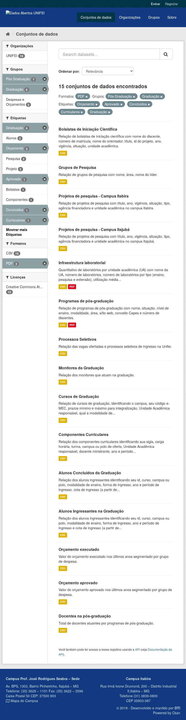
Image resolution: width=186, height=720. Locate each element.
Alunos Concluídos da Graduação (90, 472)
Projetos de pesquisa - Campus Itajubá (94, 229)
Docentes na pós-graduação (85, 616)
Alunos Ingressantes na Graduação (91, 511)
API (137, 649)
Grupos (154, 17)
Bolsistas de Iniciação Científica (88, 129)
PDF (72, 286)
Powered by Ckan (166, 712)
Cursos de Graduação (79, 396)
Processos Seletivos (77, 339)
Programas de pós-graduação (86, 301)
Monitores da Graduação (81, 368)
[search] (166, 54)
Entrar (155, 3)
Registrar (171, 3)
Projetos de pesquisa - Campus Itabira (94, 196)
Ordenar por (68, 71)
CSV (62, 153)
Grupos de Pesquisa (77, 167)
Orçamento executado (79, 549)
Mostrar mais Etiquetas (16, 232)
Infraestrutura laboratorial (82, 262)
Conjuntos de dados (96, 17)
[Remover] (86, 96)
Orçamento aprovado (78, 582)
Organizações (129, 17)
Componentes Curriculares (83, 434)
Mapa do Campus (24, 700)
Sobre (172, 17)
